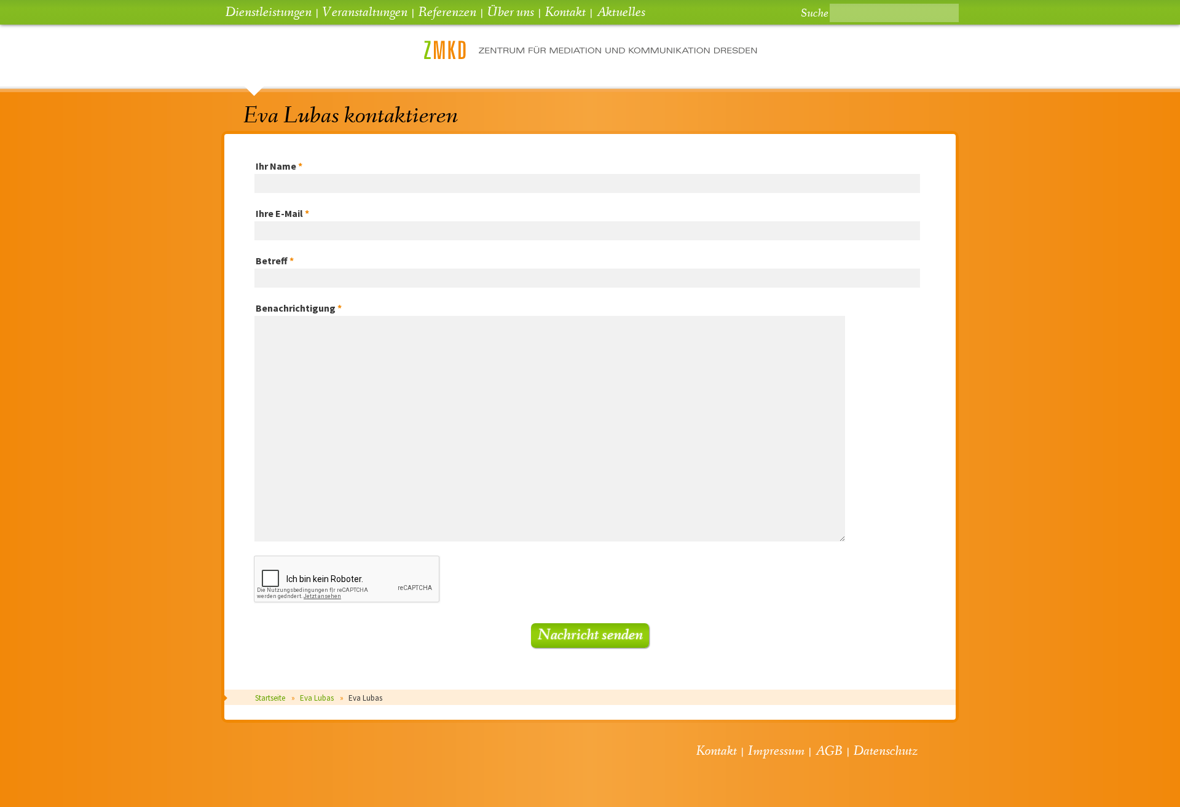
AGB (829, 751)
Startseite (270, 698)
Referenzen (447, 12)
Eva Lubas (317, 698)
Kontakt (565, 12)
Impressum (776, 751)
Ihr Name (279, 166)
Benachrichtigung (299, 308)
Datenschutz (886, 751)
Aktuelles (621, 12)
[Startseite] (590, 56)
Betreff (275, 260)
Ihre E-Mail (282, 213)
